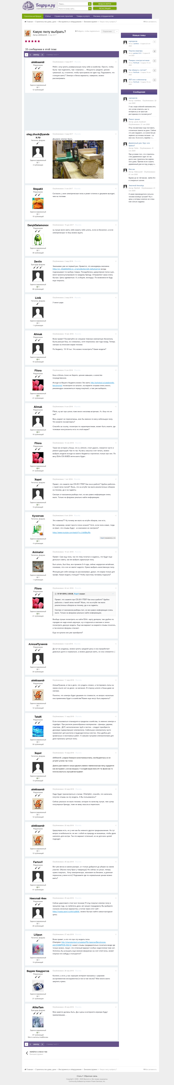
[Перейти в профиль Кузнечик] (38, 530)
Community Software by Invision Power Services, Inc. (87, 1081)
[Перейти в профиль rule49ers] (125, 42)
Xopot (38, 479)
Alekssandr (138, 171)
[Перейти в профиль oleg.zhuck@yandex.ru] (38, 152)
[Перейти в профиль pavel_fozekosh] (125, 120)
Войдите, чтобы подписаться (88, 31)
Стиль (79, 1076)
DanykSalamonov (38, 225)
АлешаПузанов (38, 644)
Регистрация (105, 8)
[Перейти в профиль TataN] (38, 731)
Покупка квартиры (136, 50)
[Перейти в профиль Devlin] (38, 276)
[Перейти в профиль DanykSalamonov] (38, 239)
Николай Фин (38, 898)
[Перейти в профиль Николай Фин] (38, 913)
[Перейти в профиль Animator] (38, 566)
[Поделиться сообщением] (115, 61)
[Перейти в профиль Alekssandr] (125, 170)
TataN (38, 716)
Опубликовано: (63, 61)
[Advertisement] (71, 113)
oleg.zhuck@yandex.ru (37, 135)
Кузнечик (38, 515)
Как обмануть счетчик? (137, 70)
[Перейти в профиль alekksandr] (27, 33)
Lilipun (38, 934)
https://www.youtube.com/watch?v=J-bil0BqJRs (71, 532)
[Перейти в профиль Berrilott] (125, 187)
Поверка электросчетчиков (139, 60)
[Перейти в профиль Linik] (38, 312)
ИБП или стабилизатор (137, 79)
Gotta (136, 148)
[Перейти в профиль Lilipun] (38, 949)
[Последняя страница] (42, 54)
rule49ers (136, 43)
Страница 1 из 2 (52, 54)
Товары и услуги (83, 16)
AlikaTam (38, 1007)
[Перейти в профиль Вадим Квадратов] (38, 985)
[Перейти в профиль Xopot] (38, 494)
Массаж (132, 169)
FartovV (38, 862)
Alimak (38, 334)
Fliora (38, 370)
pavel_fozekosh (140, 121)
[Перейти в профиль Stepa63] (38, 203)
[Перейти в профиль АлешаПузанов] (38, 658)
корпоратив (133, 41)
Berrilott (137, 188)
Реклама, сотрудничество (103, 16)
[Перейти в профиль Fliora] (38, 385)
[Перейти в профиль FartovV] (38, 876)
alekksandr (42, 35)
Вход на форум (104, 4)
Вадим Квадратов (38, 971)
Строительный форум (32, 16)
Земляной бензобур (136, 185)
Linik (38, 298)
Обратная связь (90, 1076)
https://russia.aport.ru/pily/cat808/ (66, 911)
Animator (38, 552)
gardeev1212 (137, 53)
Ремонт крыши (134, 119)
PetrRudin (136, 63)
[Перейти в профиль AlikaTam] (38, 1022)
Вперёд (36, 55)
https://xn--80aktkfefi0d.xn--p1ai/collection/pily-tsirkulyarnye (76, 269)
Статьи (48, 16)
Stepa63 (38, 189)
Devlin (38, 261)
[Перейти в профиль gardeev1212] (125, 52)
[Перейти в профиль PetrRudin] (125, 62)
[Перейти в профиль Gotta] (125, 144)
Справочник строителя (64, 16)
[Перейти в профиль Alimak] (38, 348)
